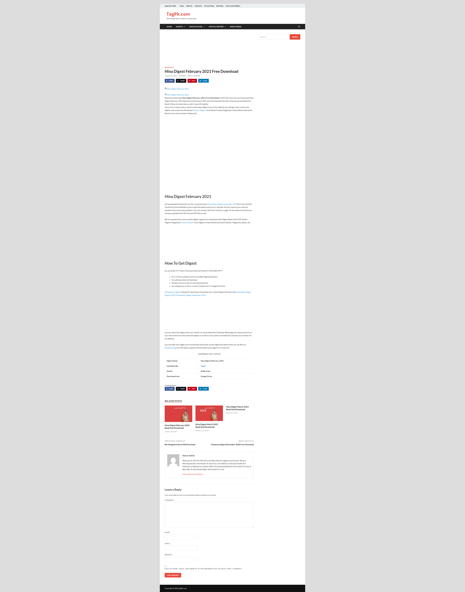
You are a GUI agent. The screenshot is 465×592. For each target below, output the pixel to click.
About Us (189, 6)
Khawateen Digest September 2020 (191, 295)
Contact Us (198, 6)
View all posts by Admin (193, 474)
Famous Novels (187, 222)
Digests (179, 26)
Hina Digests (169, 67)
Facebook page (171, 348)
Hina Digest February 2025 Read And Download (177, 426)
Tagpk (203, 366)
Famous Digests (199, 110)
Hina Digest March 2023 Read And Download (206, 425)
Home (182, 6)
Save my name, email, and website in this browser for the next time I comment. (203, 569)
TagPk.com (178, 14)
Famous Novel (195, 26)
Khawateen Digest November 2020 (222, 204)
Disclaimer (220, 6)
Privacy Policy (209, 6)
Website (168, 555)
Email (168, 544)
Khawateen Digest (172, 292)
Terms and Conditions (233, 6)
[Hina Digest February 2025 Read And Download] (178, 414)
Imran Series (235, 26)
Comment (170, 500)
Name (168, 532)
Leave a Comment (193, 76)
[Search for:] (279, 37)
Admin (183, 76)
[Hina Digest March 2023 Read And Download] (209, 414)
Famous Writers (216, 26)
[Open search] (299, 26)
